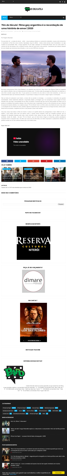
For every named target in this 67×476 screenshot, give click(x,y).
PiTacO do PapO (27, 31)
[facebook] (62, 2)
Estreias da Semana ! (8, 410)
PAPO (44, 413)
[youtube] (65, 2)
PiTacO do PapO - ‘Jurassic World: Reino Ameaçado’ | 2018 (28, 436)
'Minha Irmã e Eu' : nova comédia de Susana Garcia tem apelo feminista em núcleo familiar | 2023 (55, 176)
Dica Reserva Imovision (19, 413)
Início (4, 17)
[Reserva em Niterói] (33, 259)
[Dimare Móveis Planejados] (33, 292)
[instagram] (60, 2)
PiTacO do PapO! (36, 31)
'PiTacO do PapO (34, 413)
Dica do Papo (35, 408)
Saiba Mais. (13, 474)
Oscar (20, 410)
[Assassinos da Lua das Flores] (33, 342)
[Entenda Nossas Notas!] (14, 386)
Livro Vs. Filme (30, 410)
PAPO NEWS (55, 410)
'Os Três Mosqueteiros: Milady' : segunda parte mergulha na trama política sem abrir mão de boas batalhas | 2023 (33, 176)
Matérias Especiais (49, 408)
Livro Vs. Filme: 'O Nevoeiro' (18, 421)
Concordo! (58, 473)
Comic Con (6, 413)
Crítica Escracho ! (43, 410)
